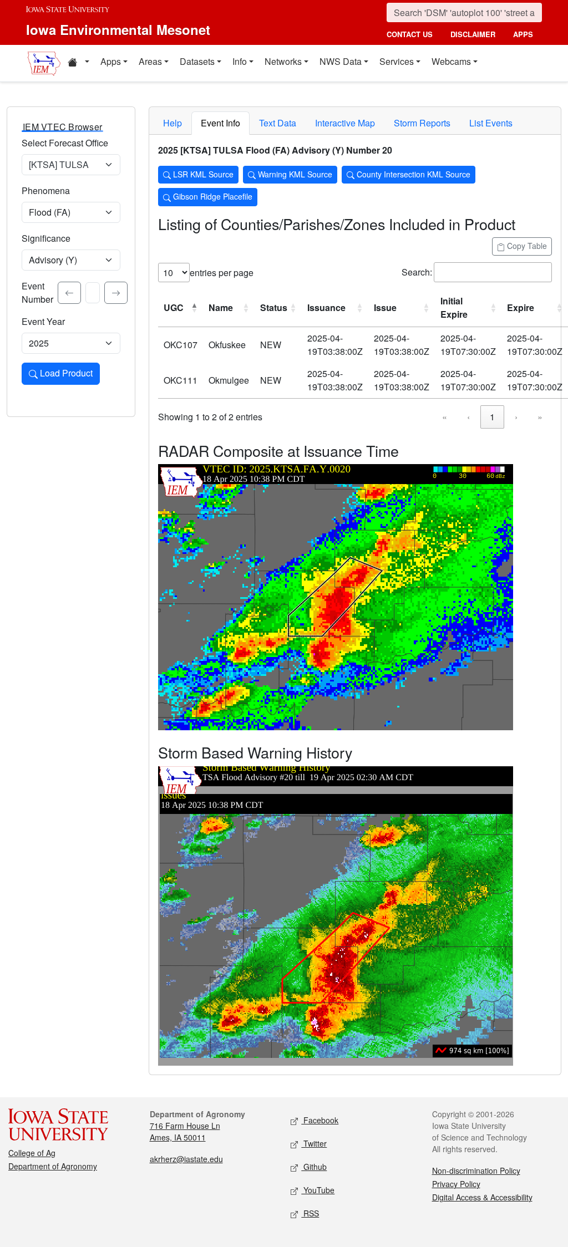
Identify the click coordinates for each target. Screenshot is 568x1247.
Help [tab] (172, 122)
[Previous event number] (69, 293)
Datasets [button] (197, 61)
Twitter (314, 1143)
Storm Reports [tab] (422, 122)
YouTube (317, 1189)
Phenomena (46, 190)
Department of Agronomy (52, 1166)
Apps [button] (110, 61)
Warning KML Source (294, 174)
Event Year (43, 321)
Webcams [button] (451, 61)
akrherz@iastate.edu (186, 1158)
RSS (310, 1213)
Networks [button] (283, 61)
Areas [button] (150, 61)
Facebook (319, 1120)
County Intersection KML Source (412, 174)
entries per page (221, 272)
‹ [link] (468, 416)
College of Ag (31, 1152)
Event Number (37, 292)
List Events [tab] (491, 122)
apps (523, 34)
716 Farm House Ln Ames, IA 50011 (185, 1131)
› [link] (516, 416)
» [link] (539, 416)
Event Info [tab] (220, 122)
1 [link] (492, 416)
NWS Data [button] (341, 61)
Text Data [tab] (277, 122)
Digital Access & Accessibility (482, 1197)
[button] (78, 63)
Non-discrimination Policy (476, 1170)
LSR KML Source (202, 174)
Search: (417, 272)
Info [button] (239, 61)
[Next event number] (116, 293)
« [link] (444, 416)
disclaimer (472, 34)
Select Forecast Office (65, 142)
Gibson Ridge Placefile (211, 196)
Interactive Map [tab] (345, 122)
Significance (46, 238)
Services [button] (396, 61)
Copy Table (526, 245)
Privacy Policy (456, 1183)
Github (314, 1166)
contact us (410, 34)
